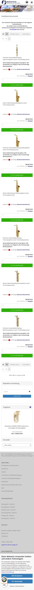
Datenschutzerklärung (7, 572)
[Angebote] (30, 407)
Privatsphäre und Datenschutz (10, 465)
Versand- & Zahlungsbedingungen (10, 478)
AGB (2, 488)
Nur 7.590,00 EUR (17, 432)
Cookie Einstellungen (7, 491)
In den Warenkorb (17, 85)
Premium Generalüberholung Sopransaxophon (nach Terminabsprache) (16, 58)
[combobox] (15, 34)
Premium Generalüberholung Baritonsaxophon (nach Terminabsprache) (16, 329)
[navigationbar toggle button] (31, 2)
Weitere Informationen (17, 586)
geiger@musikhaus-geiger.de (9, 545)
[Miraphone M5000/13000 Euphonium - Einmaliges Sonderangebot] (17, 417)
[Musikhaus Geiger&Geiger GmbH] (10, 2)
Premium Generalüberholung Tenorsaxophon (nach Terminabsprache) (16, 239)
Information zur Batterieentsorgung (11, 475)
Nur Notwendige (17, 581)
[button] (3, 34)
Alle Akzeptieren (17, 576)
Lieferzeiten (4, 481)
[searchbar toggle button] (31, 7)
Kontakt (14, 29)
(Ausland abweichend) (23, 69)
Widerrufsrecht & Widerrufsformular (11, 485)
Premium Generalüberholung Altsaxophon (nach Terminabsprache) (16, 149)
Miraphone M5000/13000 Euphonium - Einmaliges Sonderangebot (17, 427)
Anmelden (17, 396)
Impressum (4, 468)
